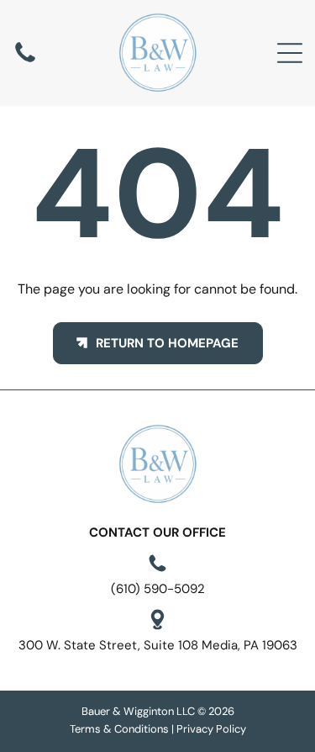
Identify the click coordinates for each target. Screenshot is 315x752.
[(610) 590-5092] (25, 61)
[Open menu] (289, 53)
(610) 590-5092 (158, 588)
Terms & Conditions (119, 729)
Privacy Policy (211, 729)
